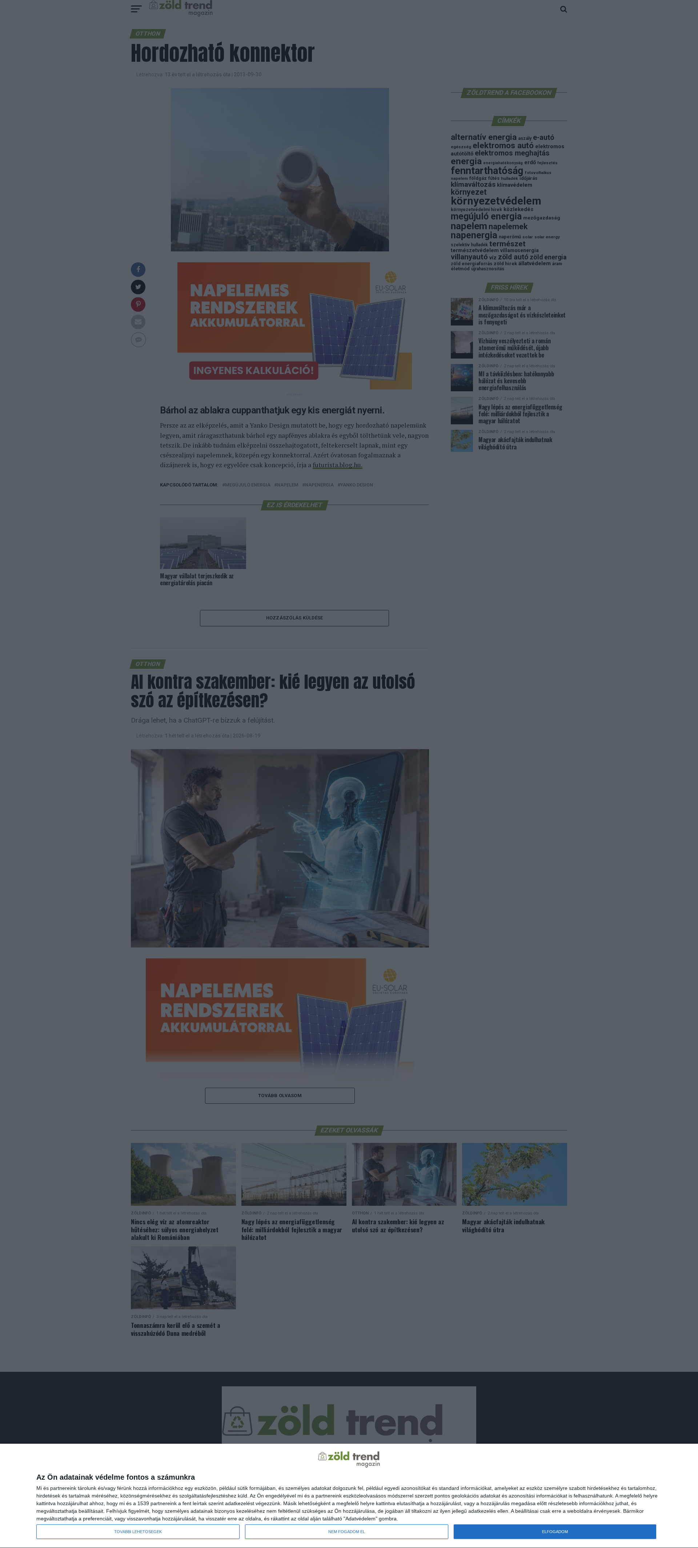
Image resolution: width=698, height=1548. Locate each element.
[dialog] (349, 1496)
